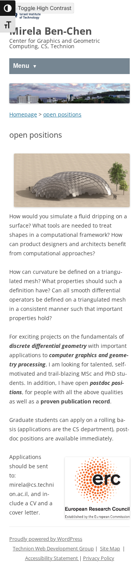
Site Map (110, 548)
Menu (21, 65)
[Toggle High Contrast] (7, 8)
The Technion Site (26, 11)
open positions (62, 114)
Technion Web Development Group (53, 548)
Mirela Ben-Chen (50, 31)
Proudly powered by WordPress (45, 539)
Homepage (23, 114)
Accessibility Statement (52, 558)
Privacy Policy (98, 558)
